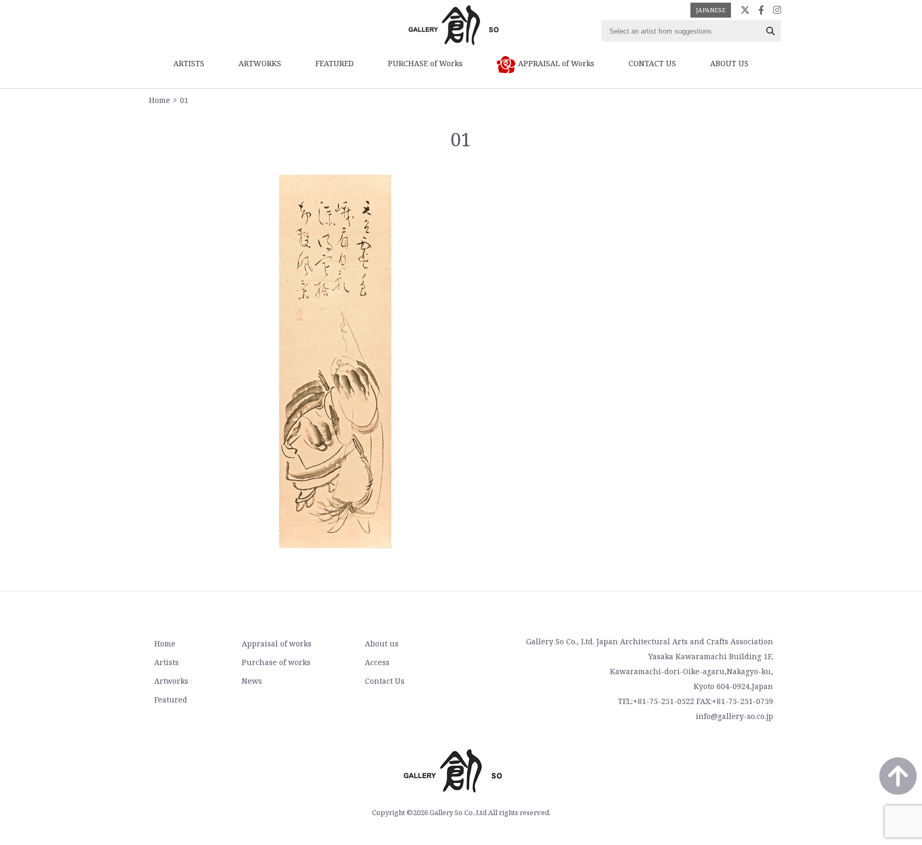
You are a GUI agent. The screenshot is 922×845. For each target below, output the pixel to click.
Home (159, 100)
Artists (166, 662)
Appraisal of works (277, 643)
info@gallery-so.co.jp (734, 716)
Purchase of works (276, 662)
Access (377, 662)
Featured (170, 699)
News (252, 681)
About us (382, 643)
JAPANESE (711, 10)
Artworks (171, 681)
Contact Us (384, 681)
